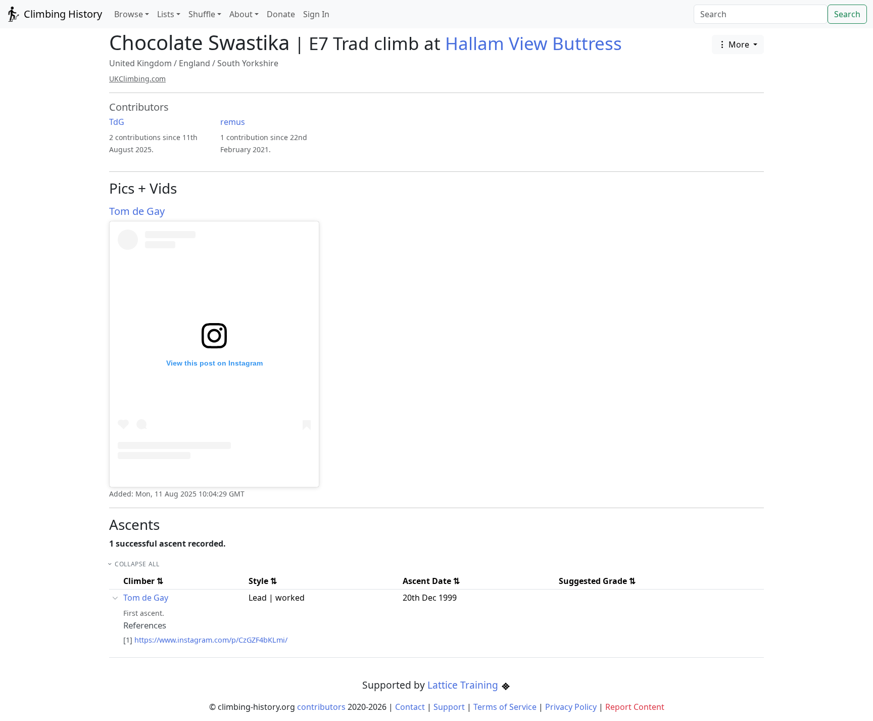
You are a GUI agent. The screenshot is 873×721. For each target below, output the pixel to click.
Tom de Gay (137, 211)
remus (232, 121)
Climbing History (61, 14)
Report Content (634, 706)
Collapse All (137, 564)
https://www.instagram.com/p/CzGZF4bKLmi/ (210, 640)
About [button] (241, 14)
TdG (116, 121)
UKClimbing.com (137, 78)
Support (449, 706)
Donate (281, 14)
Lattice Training (464, 685)
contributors (321, 706)
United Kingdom (140, 63)
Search (847, 14)
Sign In (316, 14)
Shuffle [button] (201, 14)
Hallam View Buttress (533, 43)
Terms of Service (505, 706)
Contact (410, 706)
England (194, 63)
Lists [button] (165, 14)
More (738, 44)
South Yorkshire (247, 63)
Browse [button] (128, 14)
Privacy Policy (571, 706)
